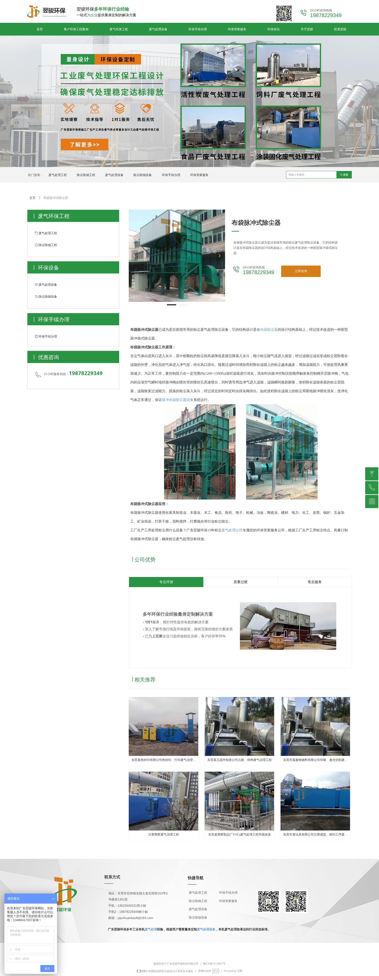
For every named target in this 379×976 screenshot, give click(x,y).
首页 (32, 198)
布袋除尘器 (269, 329)
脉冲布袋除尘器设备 (177, 400)
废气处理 (151, 929)
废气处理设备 (206, 929)
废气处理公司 (232, 530)
